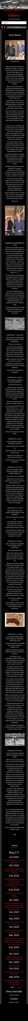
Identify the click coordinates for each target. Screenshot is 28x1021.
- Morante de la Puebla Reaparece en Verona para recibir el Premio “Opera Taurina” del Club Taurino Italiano (14, 905)
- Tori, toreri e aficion (14, 984)
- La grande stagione (14, 883)
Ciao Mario (15, 35)
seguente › (20, 987)
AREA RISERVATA (16, 27)
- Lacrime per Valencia (14, 965)
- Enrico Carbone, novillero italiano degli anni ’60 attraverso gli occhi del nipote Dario (14, 870)
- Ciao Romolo (14, 897)
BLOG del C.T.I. (15, 847)
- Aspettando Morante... (14, 909)
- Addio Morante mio (14, 915)
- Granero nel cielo (14, 951)
